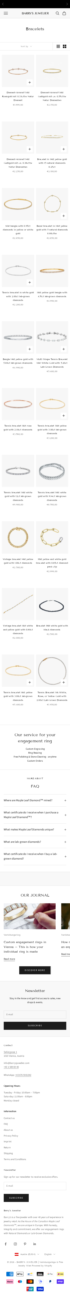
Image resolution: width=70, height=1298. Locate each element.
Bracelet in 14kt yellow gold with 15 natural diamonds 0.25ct (52, 163)
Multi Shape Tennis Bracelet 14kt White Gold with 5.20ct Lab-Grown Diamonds (52, 363)
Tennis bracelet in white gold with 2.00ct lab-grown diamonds (18, 296)
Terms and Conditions (15, 1159)
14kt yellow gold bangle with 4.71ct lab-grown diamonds (52, 294)
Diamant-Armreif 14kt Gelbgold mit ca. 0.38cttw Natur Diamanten (18, 163)
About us (8, 1130)
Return (7, 1147)
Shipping (8, 1153)
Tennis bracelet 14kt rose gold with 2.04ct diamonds (18, 427)
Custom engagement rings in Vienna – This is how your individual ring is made (25, 946)
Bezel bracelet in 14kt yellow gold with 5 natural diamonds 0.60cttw (52, 229)
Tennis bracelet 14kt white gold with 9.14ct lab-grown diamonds (52, 496)
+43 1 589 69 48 (11, 1067)
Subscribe (35, 1025)
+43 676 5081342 (23, 1075)
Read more (9, 959)
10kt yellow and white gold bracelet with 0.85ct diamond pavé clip (52, 563)
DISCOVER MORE (35, 970)
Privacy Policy (11, 1135)
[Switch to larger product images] (58, 46)
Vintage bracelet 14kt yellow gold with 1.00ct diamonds (18, 561)
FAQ (6, 1124)
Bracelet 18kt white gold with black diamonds (52, 627)
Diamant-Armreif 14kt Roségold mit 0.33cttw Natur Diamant (18, 96)
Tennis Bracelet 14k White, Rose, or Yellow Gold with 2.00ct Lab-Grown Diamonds (52, 696)
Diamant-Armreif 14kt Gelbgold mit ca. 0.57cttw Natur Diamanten (52, 96)
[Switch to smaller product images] (64, 46)
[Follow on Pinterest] (25, 1244)
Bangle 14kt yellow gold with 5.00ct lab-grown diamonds (18, 361)
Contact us (9, 1118)
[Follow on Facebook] (5, 1244)
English (48, 1254)
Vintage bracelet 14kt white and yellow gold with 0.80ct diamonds (18, 629)
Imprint (7, 1141)
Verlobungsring (12, 934)
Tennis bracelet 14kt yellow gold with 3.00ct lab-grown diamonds (52, 429)
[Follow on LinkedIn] (35, 1244)
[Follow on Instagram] (15, 1244)
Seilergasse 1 (10, 1052)
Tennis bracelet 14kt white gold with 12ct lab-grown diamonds (18, 496)
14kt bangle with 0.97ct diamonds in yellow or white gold (18, 229)
